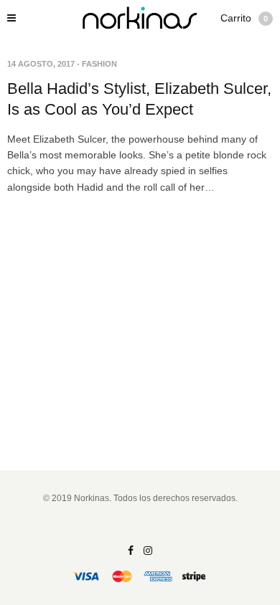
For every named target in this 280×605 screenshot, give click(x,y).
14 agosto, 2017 (41, 63)
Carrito (244, 18)
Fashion (99, 63)
